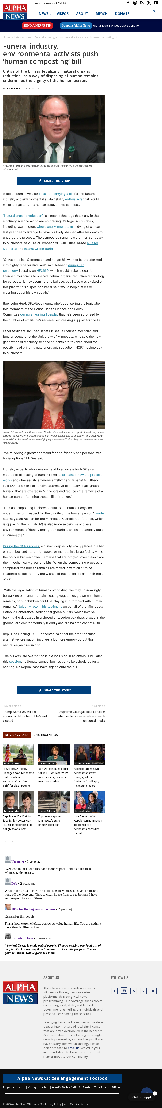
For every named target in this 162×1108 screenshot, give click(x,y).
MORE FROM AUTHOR (46, 735)
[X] (149, 3)
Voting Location (38, 1087)
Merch (102, 13)
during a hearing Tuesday (39, 314)
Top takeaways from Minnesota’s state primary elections (50, 820)
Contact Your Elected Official (102, 1087)
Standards (81, 1104)
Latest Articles (22, 37)
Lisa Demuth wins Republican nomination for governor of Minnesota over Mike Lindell (88, 825)
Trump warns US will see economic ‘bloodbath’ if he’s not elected (25, 716)
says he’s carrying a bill (56, 194)
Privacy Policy (53, 1104)
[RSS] (142, 3)
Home (6, 37)
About (82, 13)
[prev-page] (5, 841)
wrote (99, 513)
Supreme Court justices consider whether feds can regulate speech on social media (81, 716)
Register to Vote (14, 1087)
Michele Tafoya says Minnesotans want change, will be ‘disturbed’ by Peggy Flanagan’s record (86, 777)
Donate (122, 13)
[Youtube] (156, 3)
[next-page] (12, 841)
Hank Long (13, 88)
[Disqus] (54, 907)
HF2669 (43, 271)
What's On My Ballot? (66, 1087)
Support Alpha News (76, 25)
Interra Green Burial (39, 249)
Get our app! (141, 1097)
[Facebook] (128, 3)
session (15, 661)
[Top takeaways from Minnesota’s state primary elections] (53, 802)
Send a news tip (37, 25)
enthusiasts (73, 199)
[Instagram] (135, 3)
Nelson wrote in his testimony (40, 607)
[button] (154, 12)
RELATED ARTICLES (16, 735)
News (43, 13)
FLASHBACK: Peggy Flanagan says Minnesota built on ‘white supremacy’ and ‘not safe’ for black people (18, 777)
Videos (63, 13)
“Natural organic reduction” (23, 216)
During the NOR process (21, 546)
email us (73, 1048)
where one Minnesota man (56, 227)
